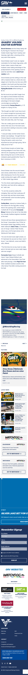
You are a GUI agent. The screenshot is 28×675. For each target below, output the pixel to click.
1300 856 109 (7, 658)
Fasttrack (3, 633)
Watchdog (3, 631)
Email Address (5, 546)
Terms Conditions (15, 552)
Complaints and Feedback (7, 644)
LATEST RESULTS (14, 12)
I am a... (3, 540)
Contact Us (3, 642)
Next (24, 343)
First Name (4, 533)
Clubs (16, 635)
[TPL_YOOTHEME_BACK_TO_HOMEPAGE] (6, 3)
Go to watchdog (13, 453)
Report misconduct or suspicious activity (13, 651)
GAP (16, 631)
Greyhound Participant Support (8, 646)
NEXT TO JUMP (5, 12)
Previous (5, 343)
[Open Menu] (26, 3)
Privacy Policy (15, 556)
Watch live (22, 9)
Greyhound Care (18, 633)
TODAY (20, 12)
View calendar (6, 9)
